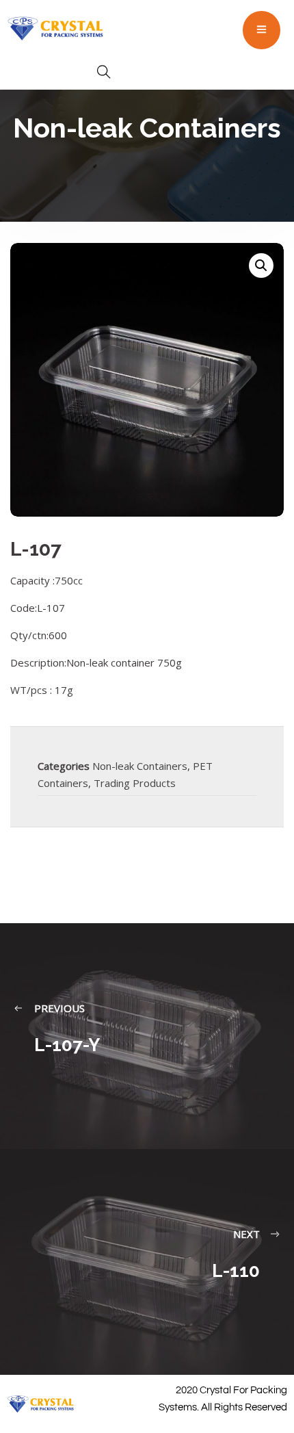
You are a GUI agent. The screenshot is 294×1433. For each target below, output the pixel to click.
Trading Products (135, 783)
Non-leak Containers (139, 766)
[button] (261, 265)
